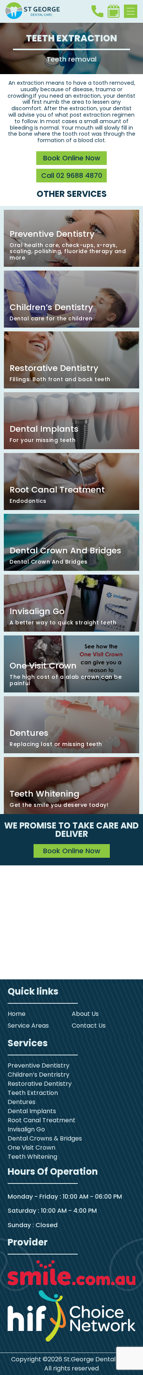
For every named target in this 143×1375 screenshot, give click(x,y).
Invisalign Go (26, 1129)
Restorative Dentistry (40, 1083)
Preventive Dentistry (38, 1065)
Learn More (71, 238)
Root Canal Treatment (42, 1120)
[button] (130, 11)
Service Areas (28, 1025)
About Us (85, 1013)
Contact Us (89, 1025)
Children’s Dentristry (38, 1074)
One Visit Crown (31, 1147)
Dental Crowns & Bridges (45, 1138)
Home (17, 1013)
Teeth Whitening (32, 1156)
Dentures (21, 1102)
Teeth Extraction (33, 1092)
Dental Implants (32, 1111)
